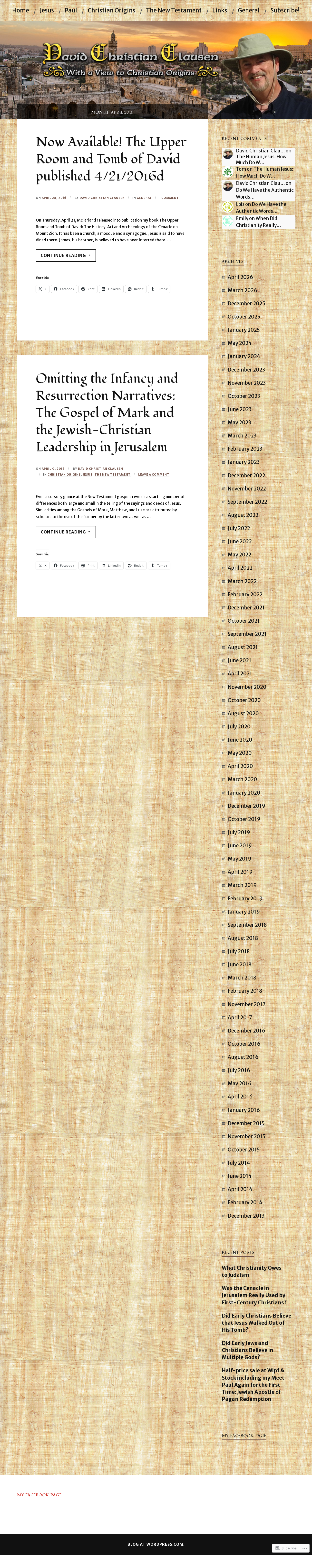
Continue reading (61, 257)
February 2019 (245, 898)
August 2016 (243, 1057)
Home (20, 10)
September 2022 (247, 502)
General (249, 10)
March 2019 (242, 885)
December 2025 (246, 303)
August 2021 (243, 647)
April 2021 (240, 674)
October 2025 (244, 317)
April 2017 (240, 1017)
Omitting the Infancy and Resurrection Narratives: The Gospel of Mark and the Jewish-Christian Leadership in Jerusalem (107, 413)
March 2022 (242, 581)
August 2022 (243, 515)
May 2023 (239, 422)
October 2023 (244, 396)
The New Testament (174, 10)
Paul (71, 10)
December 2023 (246, 370)
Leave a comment (153, 474)
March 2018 (242, 978)
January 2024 (244, 356)
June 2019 (240, 845)
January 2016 (244, 1110)
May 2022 (239, 555)
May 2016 (240, 1083)
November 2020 (247, 687)
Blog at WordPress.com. (156, 1544)
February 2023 (245, 449)
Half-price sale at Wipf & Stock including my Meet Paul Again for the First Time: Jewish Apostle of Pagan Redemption (253, 1384)
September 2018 (247, 925)
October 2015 (244, 1150)
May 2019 (239, 859)
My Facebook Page (244, 1435)
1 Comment (169, 198)
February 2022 (245, 594)
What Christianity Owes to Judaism (252, 1271)
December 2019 (246, 806)
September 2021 (247, 634)
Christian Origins (111, 10)
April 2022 (240, 568)
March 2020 (242, 779)
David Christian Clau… (260, 151)
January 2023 (244, 462)
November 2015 (246, 1136)
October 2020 (244, 700)
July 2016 (239, 1070)
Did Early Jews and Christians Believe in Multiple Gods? (247, 1350)
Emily (242, 218)
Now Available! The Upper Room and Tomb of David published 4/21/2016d (111, 159)
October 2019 (244, 819)
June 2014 (240, 1176)
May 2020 (240, 753)
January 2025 (244, 330)
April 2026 (240, 277)
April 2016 (240, 1097)
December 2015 (246, 1123)
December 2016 (246, 1031)
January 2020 (244, 793)
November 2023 (247, 383)
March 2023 (242, 436)
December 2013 (246, 1216)
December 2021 (246, 608)
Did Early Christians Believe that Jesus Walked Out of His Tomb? (256, 1323)
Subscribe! (285, 10)
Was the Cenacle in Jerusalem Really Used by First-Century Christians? (254, 1295)
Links (219, 10)
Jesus (47, 10)
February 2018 (245, 991)
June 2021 (239, 660)
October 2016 (244, 1044)
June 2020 (240, 740)
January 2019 (244, 912)
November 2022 (247, 489)
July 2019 (239, 832)
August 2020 (243, 713)
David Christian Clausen (102, 198)
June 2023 (240, 409)
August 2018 (243, 938)
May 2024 (240, 343)
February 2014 (245, 1202)
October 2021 (244, 621)
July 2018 (239, 951)
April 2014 (240, 1189)
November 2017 (247, 1004)
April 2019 (240, 872)
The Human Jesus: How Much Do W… (261, 159)
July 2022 (239, 528)
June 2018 (240, 964)
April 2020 (240, 766)
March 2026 (242, 290)
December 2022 (246, 475)
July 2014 (239, 1163)
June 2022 (240, 541)
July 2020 (239, 727)
